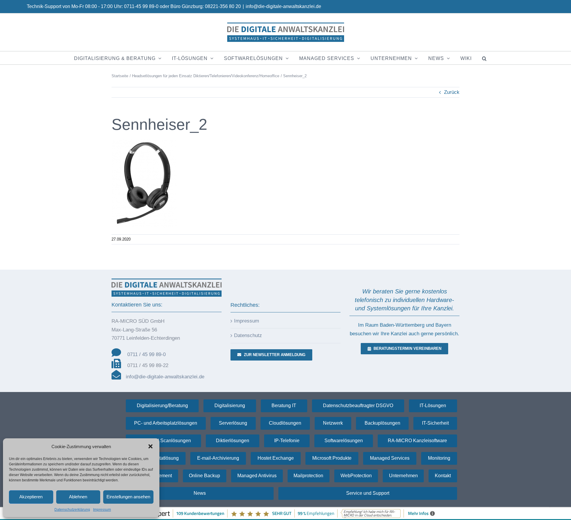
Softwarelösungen (343, 440)
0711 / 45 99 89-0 (146, 354)
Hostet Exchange (276, 458)
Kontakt (443, 475)
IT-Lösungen (433, 405)
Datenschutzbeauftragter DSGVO (358, 405)
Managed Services (390, 458)
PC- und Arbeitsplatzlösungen (165, 423)
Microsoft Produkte (332, 458)
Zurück (451, 92)
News (200, 493)
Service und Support (367, 493)
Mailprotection (308, 475)
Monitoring (439, 458)
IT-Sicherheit (435, 423)
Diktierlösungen (232, 440)
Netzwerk (333, 423)
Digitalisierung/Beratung (162, 405)
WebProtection (356, 475)
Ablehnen (78, 496)
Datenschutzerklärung (72, 510)
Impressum (102, 510)
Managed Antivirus (257, 475)
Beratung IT (284, 405)
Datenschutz (248, 335)
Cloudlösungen (285, 423)
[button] (150, 446)
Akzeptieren (31, 496)
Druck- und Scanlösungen (163, 440)
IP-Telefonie (286, 440)
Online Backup (204, 475)
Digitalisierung (229, 405)
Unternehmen (403, 475)
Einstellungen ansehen (128, 496)
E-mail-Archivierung (218, 458)
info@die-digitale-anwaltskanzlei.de (283, 6)
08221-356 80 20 (223, 6)
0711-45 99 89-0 (141, 6)
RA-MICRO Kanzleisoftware (417, 440)
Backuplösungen (382, 423)
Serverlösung (233, 423)
